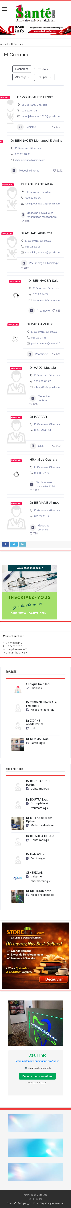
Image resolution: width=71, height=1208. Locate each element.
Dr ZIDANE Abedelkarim (34, 722)
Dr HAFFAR (38, 416)
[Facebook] (33, 1199)
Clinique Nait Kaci (38, 684)
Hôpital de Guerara (43, 459)
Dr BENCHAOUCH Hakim (38, 783)
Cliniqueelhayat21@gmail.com (42, 203)
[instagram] (40, 1199)
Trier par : (42, 77)
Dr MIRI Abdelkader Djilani (39, 819)
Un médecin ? (13, 642)
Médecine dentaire (44, 398)
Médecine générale (43, 527)
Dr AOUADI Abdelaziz (36, 233)
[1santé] (35, 12)
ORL (41, 445)
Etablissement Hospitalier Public (46, 484)
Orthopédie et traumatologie (40, 806)
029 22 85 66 (33, 197)
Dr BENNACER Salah (44, 280)
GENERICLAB (34, 872)
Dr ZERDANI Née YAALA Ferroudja (41, 704)
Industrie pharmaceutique (41, 879)
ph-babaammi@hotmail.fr (45, 343)
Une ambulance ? (16, 652)
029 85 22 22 (42, 472)
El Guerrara (28, 104)
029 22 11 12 (41, 516)
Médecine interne (29, 170)
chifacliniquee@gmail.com (30, 159)
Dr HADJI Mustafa (42, 367)
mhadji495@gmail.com (47, 387)
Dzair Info (42, 1194)
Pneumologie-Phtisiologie (44, 263)
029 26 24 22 (40, 294)
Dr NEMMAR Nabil (38, 739)
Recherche (21, 68)
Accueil (4, 44)
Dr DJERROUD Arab (38, 891)
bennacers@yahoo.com (46, 300)
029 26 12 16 (32, 246)
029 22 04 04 (29, 110)
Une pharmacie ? (16, 649)
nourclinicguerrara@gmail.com (42, 252)
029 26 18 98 (22, 154)
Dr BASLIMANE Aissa (37, 184)
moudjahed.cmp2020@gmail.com (41, 116)
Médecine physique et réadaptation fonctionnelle (42, 214)
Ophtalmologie (40, 788)
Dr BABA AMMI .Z (40, 324)
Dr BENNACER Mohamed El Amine (36, 140)
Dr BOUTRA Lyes (37, 799)
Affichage (20, 77)
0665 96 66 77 (42, 381)
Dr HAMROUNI (36, 854)
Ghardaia (42, 104)
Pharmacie (43, 310)
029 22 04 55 (38, 337)
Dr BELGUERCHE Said (40, 836)
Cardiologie (38, 742)
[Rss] (30, 1199)
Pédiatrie (30, 126)
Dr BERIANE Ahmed (45, 502)
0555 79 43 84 (42, 430)
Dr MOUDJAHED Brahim (35, 97)
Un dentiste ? (13, 646)
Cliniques (36, 688)
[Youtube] (36, 1199)
